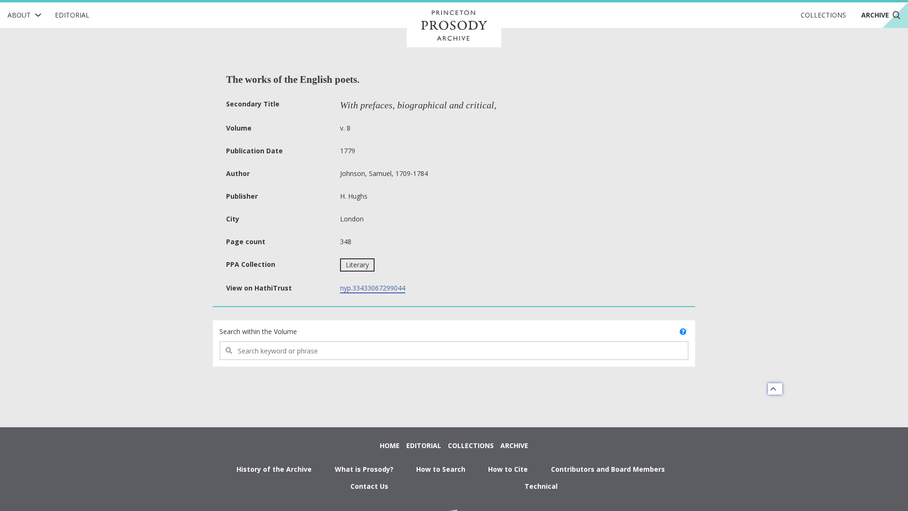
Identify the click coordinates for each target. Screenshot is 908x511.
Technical (541, 486)
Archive (514, 445)
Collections (823, 14)
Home (390, 445)
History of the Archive (274, 469)
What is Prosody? (364, 469)
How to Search (440, 469)
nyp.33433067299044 (372, 287)
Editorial (72, 14)
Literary (357, 264)
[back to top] (775, 389)
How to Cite (508, 469)
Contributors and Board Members (608, 469)
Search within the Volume (258, 331)
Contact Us (369, 486)
